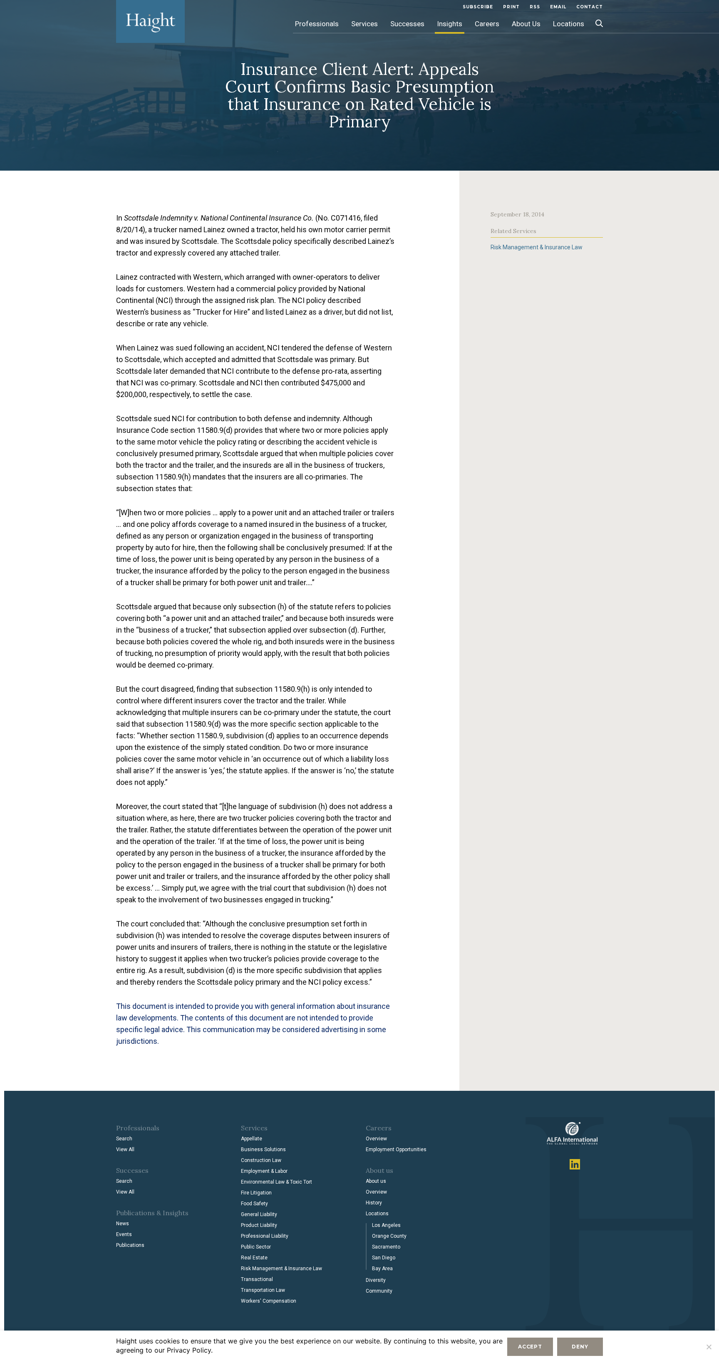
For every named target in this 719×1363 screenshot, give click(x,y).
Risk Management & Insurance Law (537, 247)
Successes (407, 24)
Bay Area (382, 1268)
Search (124, 1139)
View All (125, 1149)
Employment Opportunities (396, 1149)
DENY (580, 1346)
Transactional (257, 1279)
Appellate (251, 1139)
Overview (376, 1139)
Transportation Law (263, 1290)
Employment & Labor (264, 1171)
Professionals (317, 24)
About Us (526, 24)
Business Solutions (263, 1149)
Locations (568, 24)
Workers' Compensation (268, 1301)
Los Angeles (386, 1225)
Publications (130, 1245)
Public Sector (256, 1247)
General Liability (259, 1214)
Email (558, 7)
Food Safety (254, 1204)
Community (379, 1291)
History (374, 1203)
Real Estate (254, 1258)
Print (511, 7)
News (122, 1223)
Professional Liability (264, 1236)
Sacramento (386, 1247)
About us (376, 1181)
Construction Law (261, 1160)
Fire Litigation (256, 1193)
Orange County (389, 1236)
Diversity (376, 1280)
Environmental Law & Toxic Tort (276, 1182)
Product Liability (259, 1225)
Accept (530, 1346)
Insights (449, 24)
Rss (535, 7)
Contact (589, 7)
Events (124, 1234)
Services (364, 24)
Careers (487, 24)
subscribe (478, 7)
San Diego (383, 1258)
